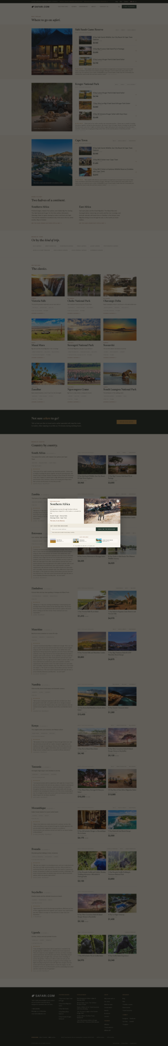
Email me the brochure (106, 529)
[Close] (118, 501)
